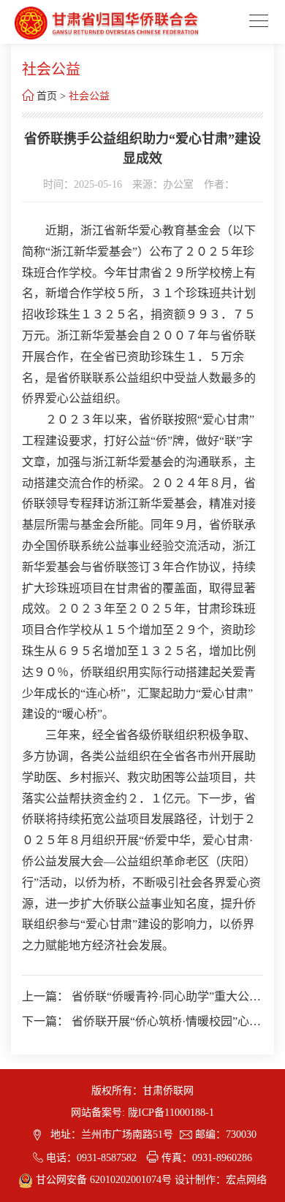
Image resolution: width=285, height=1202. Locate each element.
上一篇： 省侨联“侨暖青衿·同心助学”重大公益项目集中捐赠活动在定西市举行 (141, 997)
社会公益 (89, 96)
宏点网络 (246, 1179)
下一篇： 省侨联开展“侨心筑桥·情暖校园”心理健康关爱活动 (141, 1022)
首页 (47, 96)
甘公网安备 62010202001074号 (104, 1179)
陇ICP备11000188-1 (171, 1112)
